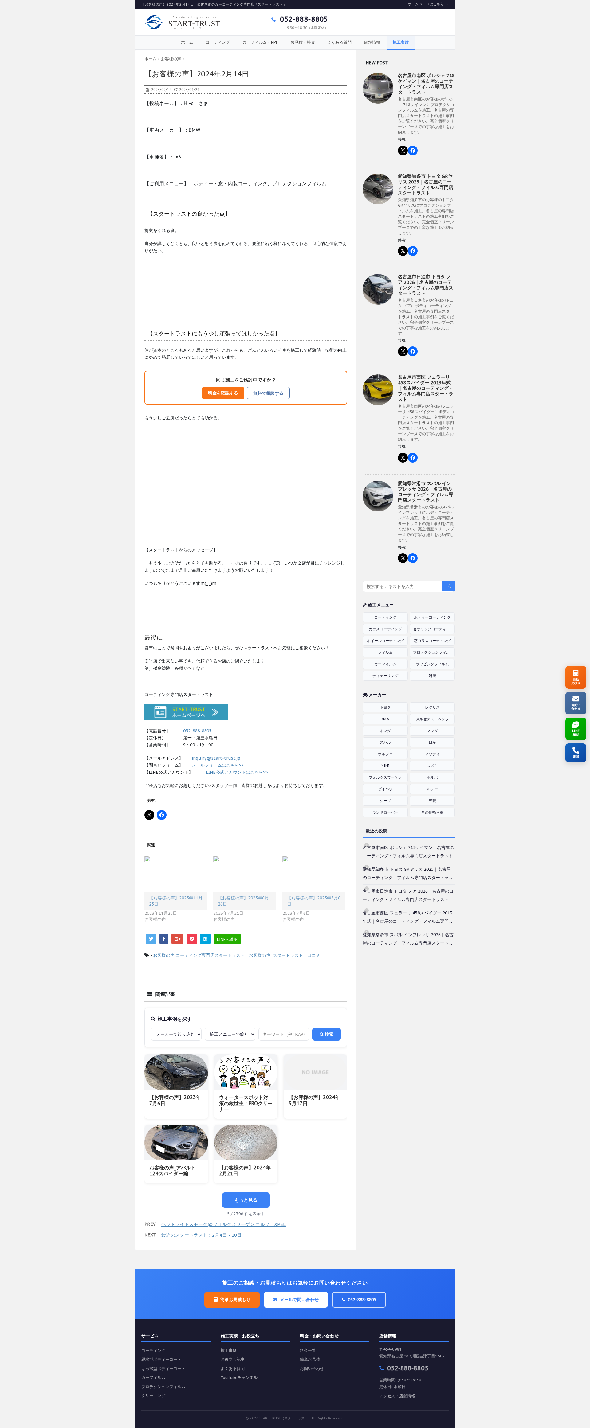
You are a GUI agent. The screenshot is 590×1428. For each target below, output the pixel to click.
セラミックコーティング (433, 629)
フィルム (385, 652)
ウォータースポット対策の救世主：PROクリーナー (246, 1103)
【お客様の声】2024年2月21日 (245, 1170)
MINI (385, 765)
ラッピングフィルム (432, 664)
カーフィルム (385, 664)
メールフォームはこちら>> (218, 765)
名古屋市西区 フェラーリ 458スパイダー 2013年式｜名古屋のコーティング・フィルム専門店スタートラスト (425, 388)
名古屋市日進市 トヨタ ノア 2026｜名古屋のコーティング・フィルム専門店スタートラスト (425, 285)
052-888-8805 (303, 19)
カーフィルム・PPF (260, 42)
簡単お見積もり (235, 1299)
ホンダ (385, 730)
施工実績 (401, 42)
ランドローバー (385, 812)
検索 (328, 1034)
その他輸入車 (432, 812)
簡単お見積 (310, 1359)
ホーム (187, 42)
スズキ (432, 765)
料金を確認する (223, 393)
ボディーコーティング (432, 617)
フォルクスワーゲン (385, 777)
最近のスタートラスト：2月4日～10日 (201, 1235)
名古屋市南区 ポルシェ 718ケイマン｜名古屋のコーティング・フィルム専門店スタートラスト (426, 83)
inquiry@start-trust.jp (216, 758)
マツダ (432, 730)
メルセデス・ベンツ (432, 719)
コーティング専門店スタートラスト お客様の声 (223, 955)
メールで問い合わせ (299, 1299)
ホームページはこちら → (428, 4)
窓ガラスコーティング (432, 640)
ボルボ (432, 777)
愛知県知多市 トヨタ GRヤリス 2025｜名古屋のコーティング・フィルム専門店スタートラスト (425, 184)
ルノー (432, 789)
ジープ (385, 800)
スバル (385, 742)
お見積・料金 (302, 42)
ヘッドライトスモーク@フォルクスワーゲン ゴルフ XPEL (223, 1224)
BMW (385, 719)
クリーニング (153, 1395)
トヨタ (385, 707)
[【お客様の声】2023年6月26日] (244, 874)
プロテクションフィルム (433, 652)
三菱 (432, 800)
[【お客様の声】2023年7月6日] (313, 874)
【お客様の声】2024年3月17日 (314, 1100)
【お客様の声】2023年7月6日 (175, 1100)
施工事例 (229, 1350)
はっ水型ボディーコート (163, 1368)
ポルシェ (385, 754)
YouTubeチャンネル (239, 1377)
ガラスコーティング (385, 629)
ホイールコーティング (385, 640)
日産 (432, 742)
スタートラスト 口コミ (296, 955)
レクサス (432, 707)
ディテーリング (385, 675)
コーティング (218, 42)
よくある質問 (339, 42)
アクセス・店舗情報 (397, 1396)
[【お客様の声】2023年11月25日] (175, 874)
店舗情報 (372, 42)
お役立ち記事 (233, 1359)
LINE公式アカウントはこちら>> (237, 772)
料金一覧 (308, 1350)
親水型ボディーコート (161, 1359)
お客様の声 (164, 955)
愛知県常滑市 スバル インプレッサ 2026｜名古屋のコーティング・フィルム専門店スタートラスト (425, 491)
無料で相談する (268, 393)
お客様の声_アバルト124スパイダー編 (172, 1170)
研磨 (432, 675)
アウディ (432, 754)
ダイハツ (385, 789)
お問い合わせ (312, 1368)
